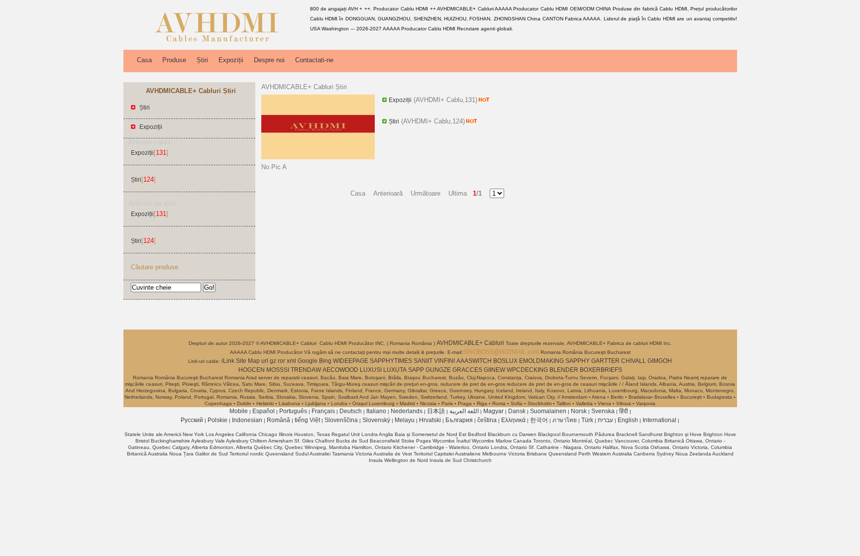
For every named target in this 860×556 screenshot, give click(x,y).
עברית (605, 420)
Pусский (192, 420)
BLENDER (563, 370)
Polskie (217, 420)
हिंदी (623, 411)
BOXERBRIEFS (601, 370)
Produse (174, 60)
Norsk (579, 411)
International (659, 420)
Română (278, 420)
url (264, 361)
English (628, 420)
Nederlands (407, 411)
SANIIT (423, 361)
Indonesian (247, 420)
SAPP (416, 370)
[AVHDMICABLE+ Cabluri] (215, 42)
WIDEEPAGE (350, 361)
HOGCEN (251, 370)
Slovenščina (341, 420)
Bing (325, 361)
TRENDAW (306, 370)
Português (293, 411)
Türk (587, 420)
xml (291, 361)
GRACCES (467, 370)
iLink (227, 361)
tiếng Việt (307, 420)
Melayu (405, 420)
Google (308, 361)
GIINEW (494, 370)
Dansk (517, 411)
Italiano (376, 411)
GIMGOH (659, 361)
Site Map (248, 361)
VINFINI (444, 361)
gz (273, 361)
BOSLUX (505, 361)
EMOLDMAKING (541, 361)
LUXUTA (395, 370)
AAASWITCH (474, 361)
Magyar (493, 411)
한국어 (539, 420)
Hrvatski (430, 420)
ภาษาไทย (564, 420)
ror (281, 361)
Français (323, 411)
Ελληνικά (513, 420)
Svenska (603, 411)
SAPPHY (577, 361)
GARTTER (605, 361)
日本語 (436, 411)
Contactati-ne (314, 60)
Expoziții (230, 60)
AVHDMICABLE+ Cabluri (471, 343)
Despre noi (269, 60)
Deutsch (350, 411)
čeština (487, 420)
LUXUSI (371, 370)
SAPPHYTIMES (391, 361)
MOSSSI (277, 370)
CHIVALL (633, 361)
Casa (144, 60)
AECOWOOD (340, 370)
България (459, 420)
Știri (202, 60)
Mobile (238, 411)
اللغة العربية (464, 411)
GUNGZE (438, 370)
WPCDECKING (527, 370)
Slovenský (376, 420)
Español (263, 411)
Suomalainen (548, 411)
